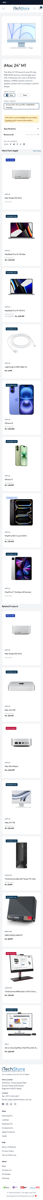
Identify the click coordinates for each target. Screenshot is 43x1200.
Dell (7, 1044)
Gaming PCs (7, 1115)
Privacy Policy (8, 1151)
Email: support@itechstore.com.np (16, 1099)
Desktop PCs (7, 1124)
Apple (7, 194)
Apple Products (8, 1132)
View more (37, 151)
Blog (4, 1166)
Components (7, 1128)
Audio (4, 1136)
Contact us (9, 120)
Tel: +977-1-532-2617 (10, 1096)
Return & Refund (9, 1147)
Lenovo (8, 875)
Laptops (5, 1120)
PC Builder (6, 1174)
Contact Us (6, 1170)
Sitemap (5, 1178)
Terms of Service (9, 1155)
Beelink (8, 931)
